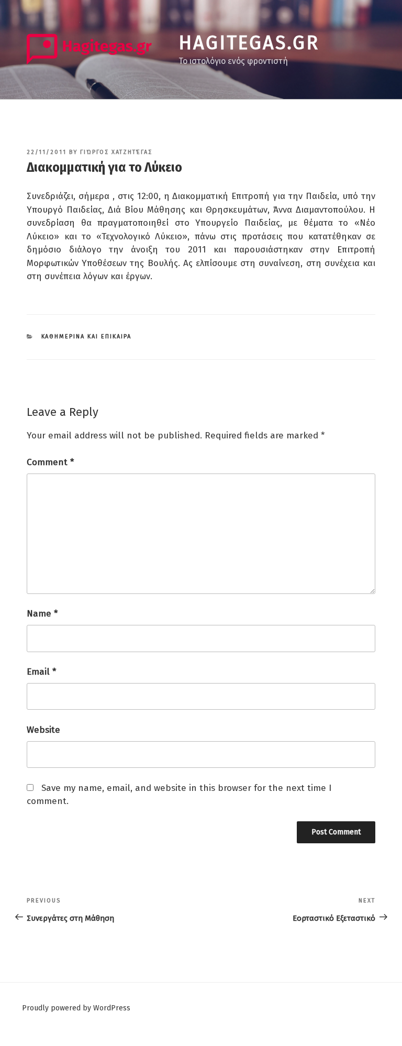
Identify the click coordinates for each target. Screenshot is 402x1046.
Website (43, 729)
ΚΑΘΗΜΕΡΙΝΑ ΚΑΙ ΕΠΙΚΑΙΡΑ (86, 336)
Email (41, 671)
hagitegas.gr (248, 42)
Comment (50, 462)
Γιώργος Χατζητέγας (116, 152)
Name (42, 613)
